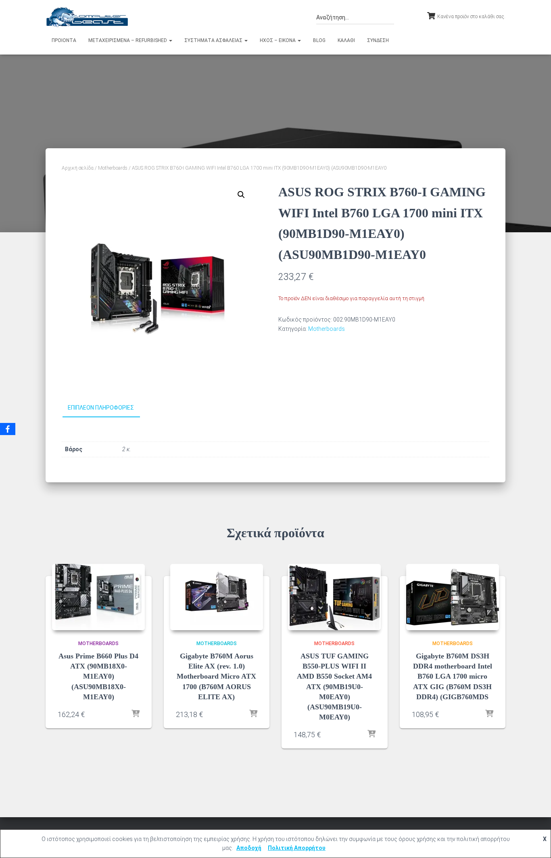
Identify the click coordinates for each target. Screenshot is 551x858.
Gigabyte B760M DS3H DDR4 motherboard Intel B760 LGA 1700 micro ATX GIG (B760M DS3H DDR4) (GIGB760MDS (452, 676)
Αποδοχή (248, 848)
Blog (319, 40)
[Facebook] (7, 429)
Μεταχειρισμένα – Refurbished (128, 40)
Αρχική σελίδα (78, 168)
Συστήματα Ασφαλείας (214, 40)
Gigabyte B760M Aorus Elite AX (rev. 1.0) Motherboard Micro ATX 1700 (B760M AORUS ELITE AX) (216, 676)
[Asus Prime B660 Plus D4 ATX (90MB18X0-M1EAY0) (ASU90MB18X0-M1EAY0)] (98, 597)
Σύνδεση (378, 40)
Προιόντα (64, 40)
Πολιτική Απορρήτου (297, 848)
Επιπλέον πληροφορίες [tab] (101, 407)
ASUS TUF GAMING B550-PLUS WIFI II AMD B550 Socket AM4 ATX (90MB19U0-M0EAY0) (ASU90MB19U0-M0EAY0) (334, 686)
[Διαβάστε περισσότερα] (135, 714)
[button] (170, 40)
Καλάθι (346, 40)
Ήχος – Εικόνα (278, 40)
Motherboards (112, 168)
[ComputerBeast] (87, 17)
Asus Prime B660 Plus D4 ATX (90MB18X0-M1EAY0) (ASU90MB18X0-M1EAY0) (98, 676)
